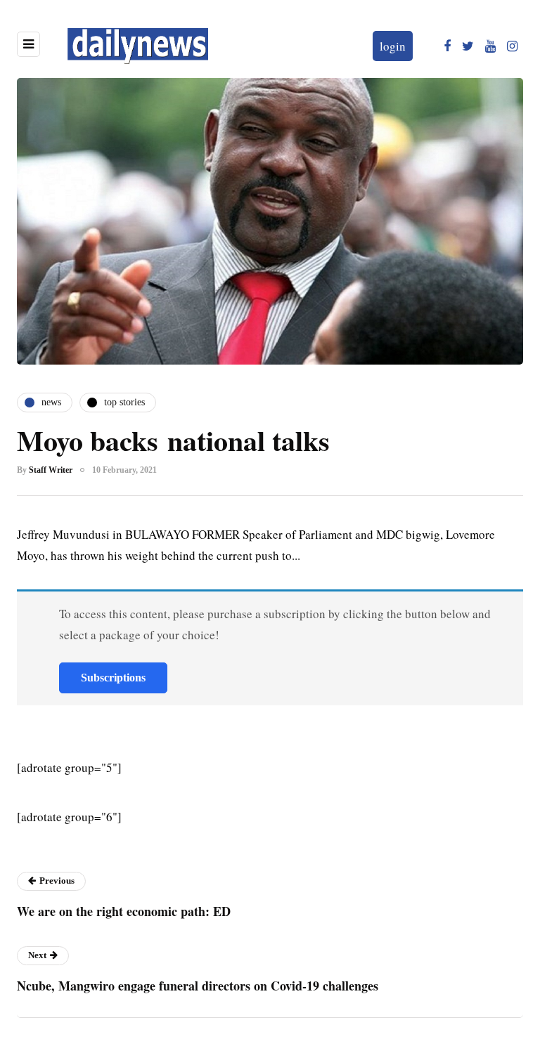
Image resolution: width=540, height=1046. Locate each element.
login (393, 46)
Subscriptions (113, 678)
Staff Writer (50, 470)
